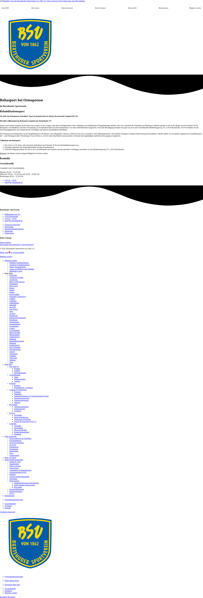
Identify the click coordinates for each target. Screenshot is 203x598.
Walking (12, 360)
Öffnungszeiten (19, 379)
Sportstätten (18, 428)
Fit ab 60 (12, 445)
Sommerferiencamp (16, 489)
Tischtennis (13, 354)
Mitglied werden (195, 8)
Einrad (11, 290)
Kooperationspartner (21, 432)
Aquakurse (13, 280)
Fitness (12, 292)
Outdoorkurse (14, 337)
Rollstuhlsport (14, 345)
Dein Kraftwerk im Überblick (20, 438)
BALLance (13, 286)
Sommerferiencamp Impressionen (26, 483)
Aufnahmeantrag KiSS (17, 472)
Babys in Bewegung (17, 282)
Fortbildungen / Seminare (23, 388)
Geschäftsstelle (14, 375)
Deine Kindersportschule (14, 460)
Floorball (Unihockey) (17, 297)
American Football (16, 278)
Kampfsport (13, 449)
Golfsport (12, 301)
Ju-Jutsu (12, 314)
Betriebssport (163, 8)
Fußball (12, 299)
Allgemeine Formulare (22, 419)
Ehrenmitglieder (20, 373)
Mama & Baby (14, 333)
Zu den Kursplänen (16, 443)
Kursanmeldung (15, 441)
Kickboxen (13, 316)
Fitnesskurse (14, 447)
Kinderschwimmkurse (17, 318)
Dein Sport (35, 8)
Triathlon (12, 356)
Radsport (12, 339)
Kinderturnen (14, 322)
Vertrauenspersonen (21, 400)
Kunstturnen (14, 326)
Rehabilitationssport (16, 341)
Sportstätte (13, 479)
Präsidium (17, 394)
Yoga (11, 362)
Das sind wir (14, 366)
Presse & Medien (20, 430)
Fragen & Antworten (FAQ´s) (25, 422)
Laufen (12, 328)
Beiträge (12, 475)
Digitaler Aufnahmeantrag (19, 263)
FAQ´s (11, 494)
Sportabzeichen (15, 350)
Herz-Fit (12, 307)
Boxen (11, 288)
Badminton (13, 284)
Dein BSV (5, 8)
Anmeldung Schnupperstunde (20, 470)
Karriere (12, 383)
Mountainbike (14, 335)
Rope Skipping (15, 347)
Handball (12, 305)
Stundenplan (14, 464)
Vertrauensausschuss (21, 398)
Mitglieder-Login (15, 271)
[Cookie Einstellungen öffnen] (5, 595)
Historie (17, 369)
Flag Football (14, 294)
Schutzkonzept (19, 409)
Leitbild (17, 371)
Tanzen (12, 352)
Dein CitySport (100, 8)
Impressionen (14, 481)
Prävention (13, 405)
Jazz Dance (13, 309)
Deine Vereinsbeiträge (17, 267)
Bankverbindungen (21, 417)
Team (16, 377)
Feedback (17, 411)
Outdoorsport (14, 455)
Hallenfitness (14, 303)
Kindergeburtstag (15, 491)
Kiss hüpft (18, 487)
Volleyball (13, 358)
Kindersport (13, 451)
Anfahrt (17, 381)
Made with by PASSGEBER (12, 253)
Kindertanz (13, 320)
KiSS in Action (15, 466)
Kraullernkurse (14, 324)
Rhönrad (12, 343)
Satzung (17, 402)
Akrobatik (13, 275)
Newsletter (18, 415)
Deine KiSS (132, 8)
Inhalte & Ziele (15, 462)
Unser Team (13, 468)
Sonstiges (12, 424)
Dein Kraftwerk (67, 8)
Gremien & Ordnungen (18, 390)
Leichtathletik (14, 330)
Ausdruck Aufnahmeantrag (19, 265)
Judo (11, 311)
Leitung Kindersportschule (19, 477)
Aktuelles (17, 426)
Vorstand (17, 392)
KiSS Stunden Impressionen (24, 485)
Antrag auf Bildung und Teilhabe (21, 269)
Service (12, 413)
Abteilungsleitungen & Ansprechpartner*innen (31, 396)
